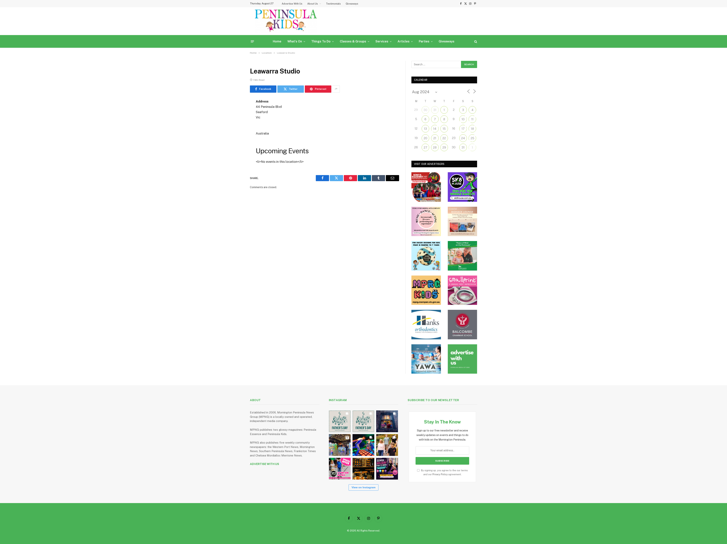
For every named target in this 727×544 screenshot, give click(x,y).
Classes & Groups (353, 41)
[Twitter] (236, 121)
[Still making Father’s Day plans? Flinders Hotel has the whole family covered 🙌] (340, 421)
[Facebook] (236, 111)
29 (444, 147)
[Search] (475, 41)
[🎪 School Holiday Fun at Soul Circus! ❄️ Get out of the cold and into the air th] (387, 469)
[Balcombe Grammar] (462, 324)
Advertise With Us (292, 3)
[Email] (236, 150)
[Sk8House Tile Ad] (462, 187)
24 (463, 138)
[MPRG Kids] (426, 290)
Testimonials (333, 3)
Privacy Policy (440, 474)
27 (425, 147)
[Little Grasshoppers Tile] (462, 256)
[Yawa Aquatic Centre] (426, 359)
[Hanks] (426, 324)
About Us (312, 3)
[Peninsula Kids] (286, 21)
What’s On (294, 41)
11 (472, 119)
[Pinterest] (236, 140)
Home (277, 41)
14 (434, 129)
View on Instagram (363, 487)
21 (434, 138)
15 (444, 129)
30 (425, 110)
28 (435, 147)
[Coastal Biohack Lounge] (462, 221)
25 (472, 138)
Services (381, 41)
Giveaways (352, 3)
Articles (404, 41)
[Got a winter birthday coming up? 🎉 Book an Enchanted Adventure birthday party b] (387, 445)
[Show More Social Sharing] (336, 89)
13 (425, 129)
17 (463, 129)
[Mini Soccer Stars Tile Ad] (426, 256)
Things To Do (321, 41)
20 (425, 138)
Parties (424, 41)
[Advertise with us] (462, 359)
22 (444, 138)
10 (463, 119)
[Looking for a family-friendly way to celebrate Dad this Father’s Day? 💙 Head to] (363, 421)
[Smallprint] (462, 290)
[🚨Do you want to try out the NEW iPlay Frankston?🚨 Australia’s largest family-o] (363, 445)
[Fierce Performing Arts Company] (426, 221)
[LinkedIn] (236, 130)
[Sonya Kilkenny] (426, 187)
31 (434, 110)
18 (472, 129)
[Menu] (252, 41)
